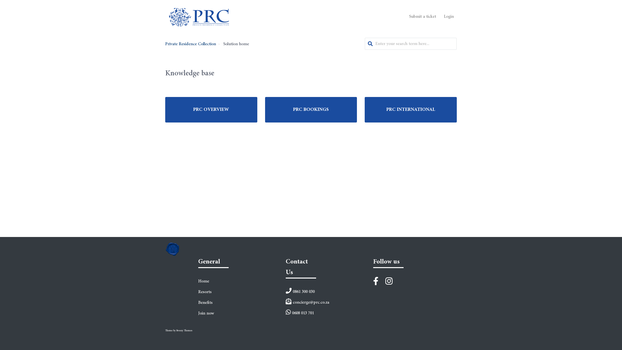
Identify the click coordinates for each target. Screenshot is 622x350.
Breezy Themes (184, 330)
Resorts (205, 292)
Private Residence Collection (190, 44)
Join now (206, 313)
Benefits (205, 302)
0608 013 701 (302, 313)
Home (203, 281)
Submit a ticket (422, 16)
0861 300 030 (303, 292)
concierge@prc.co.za (310, 302)
